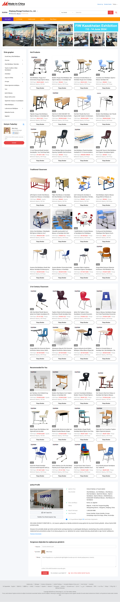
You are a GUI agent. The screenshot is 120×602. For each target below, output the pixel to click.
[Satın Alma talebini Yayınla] (116, 12)
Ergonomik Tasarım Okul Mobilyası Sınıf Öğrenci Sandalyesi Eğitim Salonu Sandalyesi (106, 152)
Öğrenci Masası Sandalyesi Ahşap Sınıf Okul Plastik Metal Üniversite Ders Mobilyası (106, 314)
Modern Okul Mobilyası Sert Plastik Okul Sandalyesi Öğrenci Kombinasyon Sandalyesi (106, 116)
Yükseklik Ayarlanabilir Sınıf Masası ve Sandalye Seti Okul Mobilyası (60, 233)
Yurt (6, 89)
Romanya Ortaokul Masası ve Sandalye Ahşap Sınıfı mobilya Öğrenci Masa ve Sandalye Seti (83, 80)
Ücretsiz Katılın (108, 4)
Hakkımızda (31, 19)
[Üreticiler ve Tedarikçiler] (14, 4)
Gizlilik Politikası (58, 584)
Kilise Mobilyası (9, 104)
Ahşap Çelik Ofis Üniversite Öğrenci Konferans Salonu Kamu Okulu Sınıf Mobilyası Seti (40, 350)
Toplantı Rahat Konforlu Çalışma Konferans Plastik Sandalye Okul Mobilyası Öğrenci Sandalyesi (61, 314)
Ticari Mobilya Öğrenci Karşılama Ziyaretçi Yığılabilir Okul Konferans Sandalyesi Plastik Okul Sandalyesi (62, 152)
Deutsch (50, 586)
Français (37, 586)
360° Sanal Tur (47, 512)
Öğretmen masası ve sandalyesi (14, 101)
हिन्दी (95, 586)
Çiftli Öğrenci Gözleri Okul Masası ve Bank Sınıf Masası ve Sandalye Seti (39, 197)
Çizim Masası (9, 93)
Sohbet (16, 133)
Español (44, 586)
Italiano (63, 586)
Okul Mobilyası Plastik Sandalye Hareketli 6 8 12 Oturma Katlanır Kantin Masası (83, 152)
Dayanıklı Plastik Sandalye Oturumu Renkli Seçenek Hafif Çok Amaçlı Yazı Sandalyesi (40, 467)
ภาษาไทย (100, 586)
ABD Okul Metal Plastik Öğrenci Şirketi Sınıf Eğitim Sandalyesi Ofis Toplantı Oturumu (40, 314)
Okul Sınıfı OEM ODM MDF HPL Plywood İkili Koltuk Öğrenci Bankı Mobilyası (62, 116)
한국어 (77, 586)
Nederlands (89, 586)
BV (84, 519)
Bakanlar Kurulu (9, 112)
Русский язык (70, 586)
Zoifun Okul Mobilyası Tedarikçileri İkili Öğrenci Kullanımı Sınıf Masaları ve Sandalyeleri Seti (40, 233)
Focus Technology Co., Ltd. (59, 591)
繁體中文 (25, 586)
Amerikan (7, 74)
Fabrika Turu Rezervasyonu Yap (46, 517)
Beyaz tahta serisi (10, 97)
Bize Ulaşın (53, 19)
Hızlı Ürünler (84, 584)
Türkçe (106, 586)
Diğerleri (7, 116)
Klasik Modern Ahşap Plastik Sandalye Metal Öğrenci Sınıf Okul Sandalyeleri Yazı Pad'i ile (84, 431)
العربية (82, 586)
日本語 (31, 586)
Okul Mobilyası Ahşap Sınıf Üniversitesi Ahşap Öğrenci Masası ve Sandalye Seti (40, 80)
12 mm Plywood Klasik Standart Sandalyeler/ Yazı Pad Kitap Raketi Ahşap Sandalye (40, 152)
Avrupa (7, 81)
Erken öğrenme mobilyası (12, 85)
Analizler (91, 584)
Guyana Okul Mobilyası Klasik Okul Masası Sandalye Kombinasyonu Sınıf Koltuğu (40, 269)
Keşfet (42, 19)
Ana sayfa (8, 19)
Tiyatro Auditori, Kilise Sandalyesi (11, 69)
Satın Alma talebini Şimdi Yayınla (79, 573)
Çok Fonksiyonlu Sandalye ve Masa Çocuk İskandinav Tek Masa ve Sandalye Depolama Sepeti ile (84, 197)
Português (56, 586)
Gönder (45, 573)
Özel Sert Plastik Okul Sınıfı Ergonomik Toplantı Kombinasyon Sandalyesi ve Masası (84, 116)
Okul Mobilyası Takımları (12, 64)
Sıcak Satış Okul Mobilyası (12, 56)
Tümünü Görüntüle (35, 534)
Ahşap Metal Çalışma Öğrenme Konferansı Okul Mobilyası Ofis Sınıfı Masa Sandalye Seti (105, 269)
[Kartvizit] (23, 124)
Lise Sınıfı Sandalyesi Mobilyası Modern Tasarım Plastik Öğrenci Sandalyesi (83, 395)
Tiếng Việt (112, 586)
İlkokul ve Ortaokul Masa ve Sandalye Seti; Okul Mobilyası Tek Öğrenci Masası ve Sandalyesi (105, 350)
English (13, 586)
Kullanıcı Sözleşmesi (46, 584)
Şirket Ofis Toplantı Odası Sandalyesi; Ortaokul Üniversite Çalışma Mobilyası (83, 314)
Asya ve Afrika (9, 77)
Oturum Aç (100, 4)
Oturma (7, 60)
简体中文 (19, 586)
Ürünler (20, 19)
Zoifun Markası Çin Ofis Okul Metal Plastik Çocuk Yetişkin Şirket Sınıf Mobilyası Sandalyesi (62, 467)
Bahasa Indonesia (60, 588)
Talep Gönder (40, 88)
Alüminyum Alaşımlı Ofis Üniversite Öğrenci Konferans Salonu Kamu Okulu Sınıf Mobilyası (62, 350)
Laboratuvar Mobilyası (11, 108)
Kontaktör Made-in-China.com (71, 584)
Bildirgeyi (37, 584)
